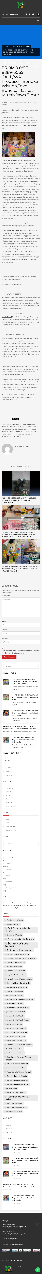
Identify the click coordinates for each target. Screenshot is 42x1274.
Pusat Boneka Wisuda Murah (16, 1068)
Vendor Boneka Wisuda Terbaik (14, 1111)
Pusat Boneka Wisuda (17, 1063)
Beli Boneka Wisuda (15, 920)
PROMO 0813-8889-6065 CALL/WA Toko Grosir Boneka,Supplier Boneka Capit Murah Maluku (25, 713)
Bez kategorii (10, 788)
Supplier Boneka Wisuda (17, 1076)
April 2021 (9, 768)
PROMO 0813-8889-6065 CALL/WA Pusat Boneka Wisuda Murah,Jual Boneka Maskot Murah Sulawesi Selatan (21, 568)
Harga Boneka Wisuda (16, 970)
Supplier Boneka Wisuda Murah (17, 1080)
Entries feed (10, 823)
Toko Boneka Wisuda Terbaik (17, 1098)
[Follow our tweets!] (14, 1260)
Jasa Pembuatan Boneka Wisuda (14, 995)
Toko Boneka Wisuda (11, 1088)
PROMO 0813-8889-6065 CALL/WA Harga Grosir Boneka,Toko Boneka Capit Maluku (24, 739)
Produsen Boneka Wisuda (20, 431)
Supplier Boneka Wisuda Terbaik (17, 1084)
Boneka (4, 105)
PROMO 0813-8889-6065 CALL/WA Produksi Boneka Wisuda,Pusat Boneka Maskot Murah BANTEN (19, 500)
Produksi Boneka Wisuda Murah (14, 1049)
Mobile (8, 799)
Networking (9, 802)
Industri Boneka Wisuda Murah (16, 987)
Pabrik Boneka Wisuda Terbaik (16, 1032)
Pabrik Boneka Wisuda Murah (16, 1028)
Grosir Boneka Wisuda (16, 962)
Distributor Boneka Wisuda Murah (17, 954)
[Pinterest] (29, 14)
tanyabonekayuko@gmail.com (16, 1227)
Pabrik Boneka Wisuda (14, 1024)
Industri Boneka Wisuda (18, 983)
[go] (36, 666)
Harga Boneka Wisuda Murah (16, 975)
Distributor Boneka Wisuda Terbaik (21, 958)
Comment (6, 596)
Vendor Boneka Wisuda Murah (16, 1107)
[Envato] (33, 14)
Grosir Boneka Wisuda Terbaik (14, 966)
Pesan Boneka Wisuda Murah (16, 1041)
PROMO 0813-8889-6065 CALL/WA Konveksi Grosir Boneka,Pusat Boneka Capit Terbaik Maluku (25, 681)
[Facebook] (23, 14)
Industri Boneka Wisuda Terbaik (14, 991)
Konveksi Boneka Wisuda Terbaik (17, 1020)
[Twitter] (26, 14)
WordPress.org (11, 830)
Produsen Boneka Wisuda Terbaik (17, 1058)
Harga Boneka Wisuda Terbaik (19, 979)
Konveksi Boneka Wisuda (14, 1016)
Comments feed (11, 826)
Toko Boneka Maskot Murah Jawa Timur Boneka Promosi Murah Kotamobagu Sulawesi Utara (20, 434)
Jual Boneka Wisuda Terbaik (15, 1012)
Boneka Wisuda (14, 935)
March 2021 (9, 771)
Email (4, 630)
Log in (8, 819)
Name (4, 621)
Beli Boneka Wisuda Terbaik (17, 930)
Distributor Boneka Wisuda (20, 950)
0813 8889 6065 (12, 14)
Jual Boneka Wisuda (15, 1003)
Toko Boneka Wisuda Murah (15, 1092)
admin (6, 102)
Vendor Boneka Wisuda (14, 1103)
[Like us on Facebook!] (11, 1260)
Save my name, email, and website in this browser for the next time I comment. (20, 651)
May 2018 (9, 775)
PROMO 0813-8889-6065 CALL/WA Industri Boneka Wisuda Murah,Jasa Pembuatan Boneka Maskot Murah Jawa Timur (18, 534)
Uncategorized (11, 806)
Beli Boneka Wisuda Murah (13, 924)
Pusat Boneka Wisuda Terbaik (19, 1072)
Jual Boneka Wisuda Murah (17, 1007)
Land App (9, 795)
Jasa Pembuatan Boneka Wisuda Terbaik (19, 999)
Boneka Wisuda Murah (21, 939)
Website (5, 638)
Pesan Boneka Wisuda (16, 1036)
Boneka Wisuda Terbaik (16, 945)
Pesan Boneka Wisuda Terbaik (19, 1044)
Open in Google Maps (10, 1239)
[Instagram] (21, 1260)
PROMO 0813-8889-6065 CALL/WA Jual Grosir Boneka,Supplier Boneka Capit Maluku (25, 697)
